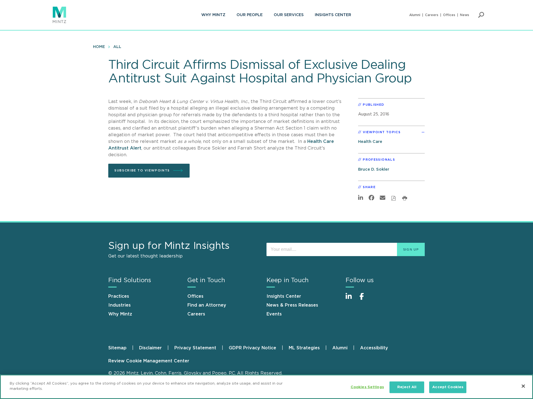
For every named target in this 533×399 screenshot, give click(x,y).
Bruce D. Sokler (373, 169)
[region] (266, 387)
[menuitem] (213, 15)
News (464, 15)
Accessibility (374, 348)
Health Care (370, 142)
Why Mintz (213, 15)
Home (99, 47)
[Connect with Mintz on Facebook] (365, 299)
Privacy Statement (195, 348)
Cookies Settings (367, 387)
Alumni (414, 15)
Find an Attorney (206, 305)
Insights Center (333, 15)
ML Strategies (304, 348)
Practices (118, 296)
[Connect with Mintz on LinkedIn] (351, 299)
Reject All (406, 387)
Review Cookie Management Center (148, 361)
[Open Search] (481, 15)
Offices (449, 15)
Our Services (289, 15)
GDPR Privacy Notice (252, 348)
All (117, 47)
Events (274, 314)
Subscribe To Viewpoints (142, 170)
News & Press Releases (292, 305)
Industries (119, 305)
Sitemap (117, 348)
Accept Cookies (447, 387)
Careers (431, 15)
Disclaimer (150, 348)
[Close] (523, 386)
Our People (250, 15)
